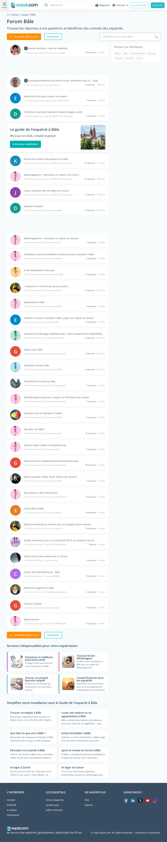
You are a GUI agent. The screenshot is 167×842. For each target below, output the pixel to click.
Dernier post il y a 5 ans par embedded (44, 210)
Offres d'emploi (54, 810)
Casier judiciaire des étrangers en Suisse (46, 190)
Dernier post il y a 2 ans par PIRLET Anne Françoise (50, 116)
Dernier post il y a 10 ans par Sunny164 (44, 417)
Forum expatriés (55, 799)
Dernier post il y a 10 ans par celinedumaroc (47, 497)
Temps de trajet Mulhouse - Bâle (42, 572)
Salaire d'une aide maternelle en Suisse (45, 556)
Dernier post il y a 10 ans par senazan (44, 513)
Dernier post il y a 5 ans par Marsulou (44, 242)
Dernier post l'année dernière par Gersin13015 (48, 101)
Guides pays (52, 804)
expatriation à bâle (34, 302)
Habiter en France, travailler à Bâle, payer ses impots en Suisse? (59, 318)
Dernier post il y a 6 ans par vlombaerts (44, 258)
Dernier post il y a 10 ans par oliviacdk (44, 433)
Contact (11, 799)
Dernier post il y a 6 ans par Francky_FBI (45, 274)
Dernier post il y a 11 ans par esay (42, 560)
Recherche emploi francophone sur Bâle (46, 159)
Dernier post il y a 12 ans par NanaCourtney (47, 592)
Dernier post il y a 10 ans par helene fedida (46, 401)
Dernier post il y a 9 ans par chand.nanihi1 (46, 338)
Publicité (11, 804)
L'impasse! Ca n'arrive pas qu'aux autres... (47, 286)
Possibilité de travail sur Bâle (40, 381)
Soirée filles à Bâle (34, 508)
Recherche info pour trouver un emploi (45, 96)
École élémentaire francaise (39, 270)
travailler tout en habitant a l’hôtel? (43, 413)
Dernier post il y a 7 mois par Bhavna (43, 85)
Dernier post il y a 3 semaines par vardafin (46, 53)
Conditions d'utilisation (147, 833)
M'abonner (53, 36)
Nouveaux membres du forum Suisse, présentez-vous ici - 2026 (63, 80)
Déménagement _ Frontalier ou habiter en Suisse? (51, 238)
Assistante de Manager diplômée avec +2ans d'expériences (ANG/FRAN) (63, 333)
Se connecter (139, 5)
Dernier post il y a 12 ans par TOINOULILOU (46, 624)
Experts (89, 804)
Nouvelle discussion (26, 36)
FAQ (87, 799)
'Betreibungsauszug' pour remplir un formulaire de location (56, 397)
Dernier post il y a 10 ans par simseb (43, 449)
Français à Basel (33, 603)
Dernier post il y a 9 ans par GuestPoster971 (47, 354)
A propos (12, 810)
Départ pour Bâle (33, 349)
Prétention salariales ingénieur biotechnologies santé (53, 112)
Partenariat (13, 815)
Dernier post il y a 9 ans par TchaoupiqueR (46, 385)
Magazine (104, 5)
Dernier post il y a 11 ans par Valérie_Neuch (46, 544)
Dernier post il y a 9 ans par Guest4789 (44, 370)
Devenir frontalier (33, 206)
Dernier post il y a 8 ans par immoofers (44, 306)
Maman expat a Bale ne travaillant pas (45, 445)
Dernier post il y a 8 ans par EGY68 (42, 322)
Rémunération (32, 619)
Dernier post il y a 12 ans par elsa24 (43, 608)
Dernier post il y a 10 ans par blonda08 (44, 481)
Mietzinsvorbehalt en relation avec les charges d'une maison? (57, 524)
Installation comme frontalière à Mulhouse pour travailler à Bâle (59, 254)
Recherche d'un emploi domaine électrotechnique (51, 461)
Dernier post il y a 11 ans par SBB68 (43, 576)
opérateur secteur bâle (36, 365)
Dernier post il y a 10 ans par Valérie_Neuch (46, 465)
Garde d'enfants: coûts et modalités (48, 48)
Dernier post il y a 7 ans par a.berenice (44, 290)
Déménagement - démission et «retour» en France (51, 174)
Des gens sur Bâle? (34, 429)
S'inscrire (158, 5)
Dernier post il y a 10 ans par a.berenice (45, 528)
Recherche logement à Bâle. (39, 587)
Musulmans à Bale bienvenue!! (41, 492)
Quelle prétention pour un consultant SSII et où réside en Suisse (59, 540)
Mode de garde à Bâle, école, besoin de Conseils (50, 476)
